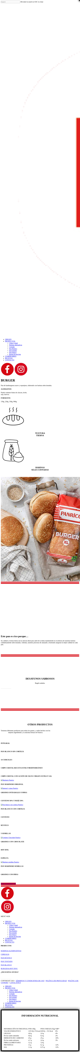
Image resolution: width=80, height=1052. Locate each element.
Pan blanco (12, 935)
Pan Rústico (13, 931)
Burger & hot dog (15, 936)
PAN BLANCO (6, 965)
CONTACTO (9, 942)
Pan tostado (13, 933)
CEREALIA (5, 954)
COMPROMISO (10, 938)
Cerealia (12, 929)
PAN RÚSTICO (6, 958)
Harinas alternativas (15, 927)
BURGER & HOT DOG (9, 968)
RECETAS (8, 940)
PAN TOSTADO (6, 961)
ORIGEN (8, 921)
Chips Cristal (13, 925)
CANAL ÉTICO (15, 983)
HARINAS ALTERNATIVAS (11, 951)
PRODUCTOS (10, 923)
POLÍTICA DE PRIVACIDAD (56, 981)
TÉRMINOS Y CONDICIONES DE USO (30, 981)
